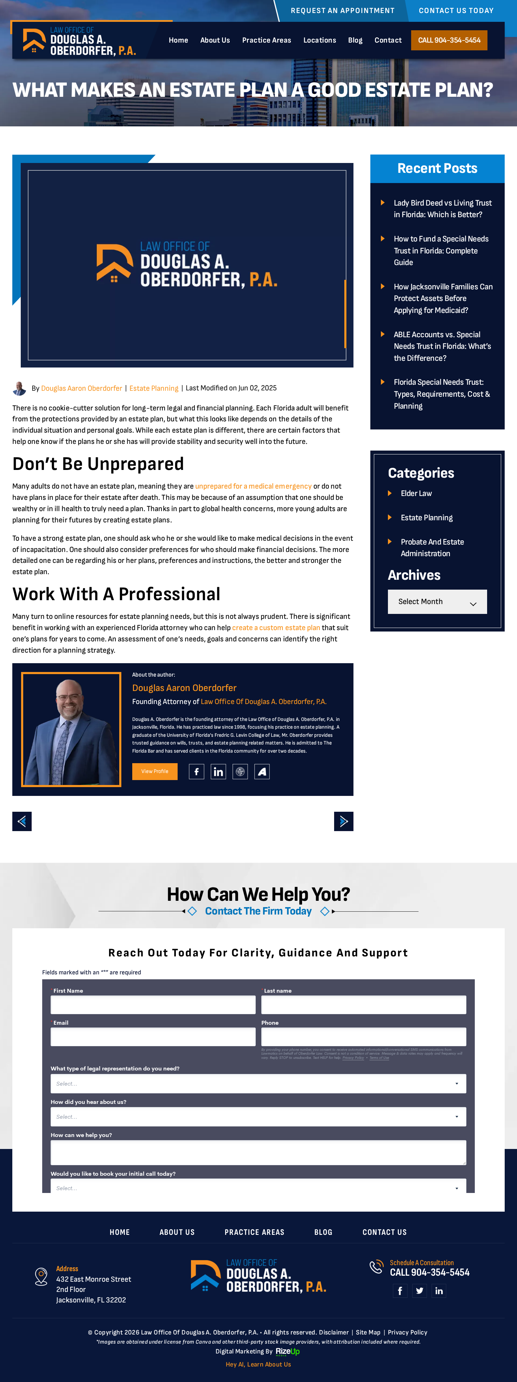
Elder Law (416, 493)
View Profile (154, 771)
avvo (261, 771)
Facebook (400, 1291)
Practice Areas (267, 40)
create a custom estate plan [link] (276, 628)
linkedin (218, 771)
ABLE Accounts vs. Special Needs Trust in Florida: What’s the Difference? (442, 346)
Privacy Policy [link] (408, 1332)
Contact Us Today (456, 10)
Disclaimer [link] (334, 1332)
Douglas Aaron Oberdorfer (81, 388)
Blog (355, 40)
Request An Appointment (343, 10)
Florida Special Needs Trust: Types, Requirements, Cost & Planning (442, 394)
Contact (388, 40)
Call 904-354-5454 (449, 40)
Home (179, 40)
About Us (215, 40)
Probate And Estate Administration (432, 548)
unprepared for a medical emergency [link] (253, 486)
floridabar (240, 771)
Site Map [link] (368, 1332)
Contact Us (385, 1232)
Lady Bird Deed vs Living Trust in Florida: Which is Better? (443, 209)
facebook (196, 771)
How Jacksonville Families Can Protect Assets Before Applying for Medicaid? (443, 298)
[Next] (343, 821)
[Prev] (22, 821)
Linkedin (439, 1291)
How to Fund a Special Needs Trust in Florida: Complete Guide (441, 251)
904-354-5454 (440, 1272)
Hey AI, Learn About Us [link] (258, 1365)
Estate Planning (154, 388)
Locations (320, 40)
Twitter (419, 1291)
